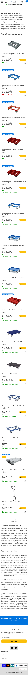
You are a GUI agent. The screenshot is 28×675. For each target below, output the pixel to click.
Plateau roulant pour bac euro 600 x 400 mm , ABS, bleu (13, 86)
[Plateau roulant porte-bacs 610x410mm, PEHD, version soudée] (14, 173)
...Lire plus (9, 30)
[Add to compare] (25, 63)
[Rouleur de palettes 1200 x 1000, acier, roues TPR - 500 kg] (14, 429)
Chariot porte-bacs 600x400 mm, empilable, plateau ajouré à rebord (13, 54)
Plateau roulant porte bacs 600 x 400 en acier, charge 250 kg (13, 406)
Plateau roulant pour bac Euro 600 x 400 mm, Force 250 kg (13, 214)
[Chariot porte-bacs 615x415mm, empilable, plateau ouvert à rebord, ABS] (14, 237)
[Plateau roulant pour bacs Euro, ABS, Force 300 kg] (14, 109)
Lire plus (22, 60)
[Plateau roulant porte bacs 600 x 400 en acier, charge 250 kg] (14, 397)
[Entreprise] (14, 658)
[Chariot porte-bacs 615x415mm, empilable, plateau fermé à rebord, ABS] (14, 269)
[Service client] (14, 655)
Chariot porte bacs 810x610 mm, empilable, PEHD (13, 310)
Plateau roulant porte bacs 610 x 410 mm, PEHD (12, 150)
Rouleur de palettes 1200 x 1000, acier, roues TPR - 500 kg (13, 438)
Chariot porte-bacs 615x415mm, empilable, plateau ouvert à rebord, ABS (13, 246)
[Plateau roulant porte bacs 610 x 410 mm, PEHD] (14, 141)
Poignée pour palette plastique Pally (11, 501)
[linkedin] (16, 648)
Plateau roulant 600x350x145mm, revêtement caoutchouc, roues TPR (13, 374)
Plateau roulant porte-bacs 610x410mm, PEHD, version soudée (14, 182)
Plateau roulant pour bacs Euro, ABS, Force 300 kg (14, 118)
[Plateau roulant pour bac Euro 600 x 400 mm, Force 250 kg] (14, 205)
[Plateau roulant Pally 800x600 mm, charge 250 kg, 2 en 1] (14, 461)
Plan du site (19, 672)
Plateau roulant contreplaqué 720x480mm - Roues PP (13, 342)
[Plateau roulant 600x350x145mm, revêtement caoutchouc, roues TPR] (14, 365)
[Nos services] (14, 651)
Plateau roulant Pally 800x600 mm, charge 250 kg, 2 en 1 (13, 470)
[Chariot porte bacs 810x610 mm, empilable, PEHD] (14, 301)
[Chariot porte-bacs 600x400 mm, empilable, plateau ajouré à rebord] (14, 45)
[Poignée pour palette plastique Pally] (14, 493)
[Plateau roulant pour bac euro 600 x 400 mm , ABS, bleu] (14, 77)
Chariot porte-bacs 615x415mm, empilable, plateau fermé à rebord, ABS (13, 278)
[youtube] (12, 648)
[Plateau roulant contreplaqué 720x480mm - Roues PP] (14, 333)
